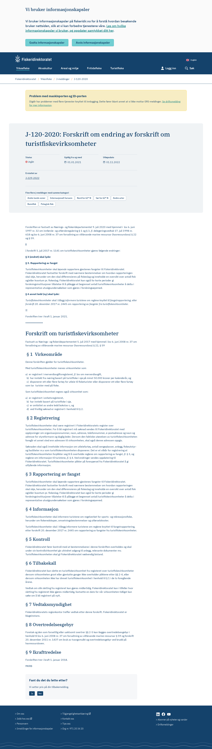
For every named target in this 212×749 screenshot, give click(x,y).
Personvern (22, 723)
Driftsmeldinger (165, 724)
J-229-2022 (32, 178)
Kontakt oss (68, 718)
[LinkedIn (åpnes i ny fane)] (158, 715)
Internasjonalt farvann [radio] (61, 198)
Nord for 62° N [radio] (84, 198)
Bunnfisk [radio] (31, 204)
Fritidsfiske (94, 68)
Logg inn (170, 68)
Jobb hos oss (23, 718)
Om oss (20, 713)
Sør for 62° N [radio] (102, 198)
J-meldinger (63, 79)
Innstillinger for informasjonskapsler (35, 728)
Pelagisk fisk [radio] (47, 204)
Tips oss (66, 723)
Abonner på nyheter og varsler (172, 719)
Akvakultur (45, 68)
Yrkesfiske (22, 68)
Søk (191, 68)
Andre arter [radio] (118, 198)
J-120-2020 (81, 79)
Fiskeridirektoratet (25, 79)
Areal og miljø (69, 68)
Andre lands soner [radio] (36, 198)
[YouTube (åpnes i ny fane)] (168, 715)
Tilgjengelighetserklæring (75, 713)
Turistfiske (117, 68)
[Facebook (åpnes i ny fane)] (163, 715)
